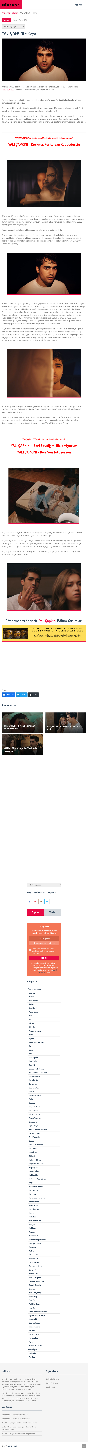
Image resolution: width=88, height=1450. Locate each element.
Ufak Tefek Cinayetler (38, 1311)
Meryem (32, 1247)
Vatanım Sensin (35, 1327)
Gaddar (32, 1141)
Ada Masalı (33, 1008)
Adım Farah (33, 1012)
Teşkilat (32, 1308)
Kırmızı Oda (33, 1205)
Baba (31, 1050)
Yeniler (52, 912)
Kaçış (31, 1182)
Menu (77, 4)
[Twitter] (47, 901)
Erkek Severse (35, 1118)
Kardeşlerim (34, 1201)
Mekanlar (32, 1353)
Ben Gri (32, 1065)
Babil (31, 1053)
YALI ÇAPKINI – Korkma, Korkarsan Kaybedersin (44, 144)
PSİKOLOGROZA (8, 89)
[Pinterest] (35, 901)
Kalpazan (32, 1194)
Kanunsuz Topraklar (37, 1198)
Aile (30, 1016)
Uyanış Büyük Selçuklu (38, 1315)
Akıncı (31, 1019)
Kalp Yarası (33, 1190)
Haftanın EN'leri (35, 1160)
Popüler (35, 912)
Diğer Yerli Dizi (34, 1107)
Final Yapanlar (34, 1137)
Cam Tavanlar (34, 1076)
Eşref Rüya (33, 1126)
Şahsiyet (32, 1270)
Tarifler (32, 1357)
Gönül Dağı (33, 1152)
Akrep (31, 1023)
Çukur (31, 1091)
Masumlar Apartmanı (37, 1239)
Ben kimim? (50, 1387)
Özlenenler (33, 1255)
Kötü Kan (32, 1217)
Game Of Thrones (36, 1145)
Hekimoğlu (33, 1175)
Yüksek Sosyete (35, 1346)
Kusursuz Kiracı (35, 1220)
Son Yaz (32, 1300)
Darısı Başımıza (35, 1095)
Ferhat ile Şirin (34, 1133)
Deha (31, 1099)
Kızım (31, 1213)
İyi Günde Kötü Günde (37, 1179)
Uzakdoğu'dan (34, 1323)
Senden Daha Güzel (36, 1281)
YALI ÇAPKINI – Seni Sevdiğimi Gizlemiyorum (44, 445)
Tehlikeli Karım (35, 1304)
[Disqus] (44, 789)
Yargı (31, 1342)
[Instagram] (41, 901)
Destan (32, 1103)
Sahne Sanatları (35, 1266)
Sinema (32, 1289)
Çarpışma (33, 1084)
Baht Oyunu (33, 1057)
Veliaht (32, 1330)
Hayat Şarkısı (34, 1167)
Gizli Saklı (33, 1148)
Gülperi (32, 1156)
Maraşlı (32, 1232)
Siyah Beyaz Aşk (35, 1292)
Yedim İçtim (32, 1349)
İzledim (15, 13)
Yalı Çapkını (47, 620)
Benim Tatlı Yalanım (37, 1069)
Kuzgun (32, 1224)
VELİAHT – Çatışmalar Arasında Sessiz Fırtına (19, 1423)
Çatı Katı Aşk (34, 1088)
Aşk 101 (31, 1038)
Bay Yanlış (33, 1061)
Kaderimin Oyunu (36, 1186)
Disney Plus (33, 1110)
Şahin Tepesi (34, 1262)
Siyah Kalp (33, 1296)
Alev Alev (32, 1027)
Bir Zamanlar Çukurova (38, 1072)
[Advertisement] (44, 670)
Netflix (31, 1251)
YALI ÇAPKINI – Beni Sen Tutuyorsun (44, 452)
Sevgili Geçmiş (35, 1285)
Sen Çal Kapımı (35, 1277)
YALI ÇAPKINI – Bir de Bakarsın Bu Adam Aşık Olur (19, 727)
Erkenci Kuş (33, 1122)
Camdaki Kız (34, 1080)
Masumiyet (33, 1236)
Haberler (31, 993)
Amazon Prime (35, 1031)
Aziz (30, 1046)
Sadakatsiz (33, 1258)
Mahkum (32, 1228)
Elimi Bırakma (34, 1114)
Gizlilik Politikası (52, 1379)
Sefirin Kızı (33, 1274)
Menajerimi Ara (35, 1243)
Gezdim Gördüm (34, 989)
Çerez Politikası (52, 1383)
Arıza (31, 1035)
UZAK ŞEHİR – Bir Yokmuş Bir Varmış (16, 1419)
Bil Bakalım (33, 1000)
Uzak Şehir (33, 1319)
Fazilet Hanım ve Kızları (38, 1129)
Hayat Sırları (34, 1171)
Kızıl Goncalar (34, 1209)
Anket (31, 997)
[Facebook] (29, 901)
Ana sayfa (6, 13)
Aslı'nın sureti (12, 1446)
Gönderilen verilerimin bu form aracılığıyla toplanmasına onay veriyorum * (43, 951)
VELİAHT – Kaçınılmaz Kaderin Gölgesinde (18, 1433)
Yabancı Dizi (34, 1334)
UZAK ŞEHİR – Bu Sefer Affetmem (15, 1415)
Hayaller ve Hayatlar (37, 1164)
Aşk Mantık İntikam (36, 1042)
